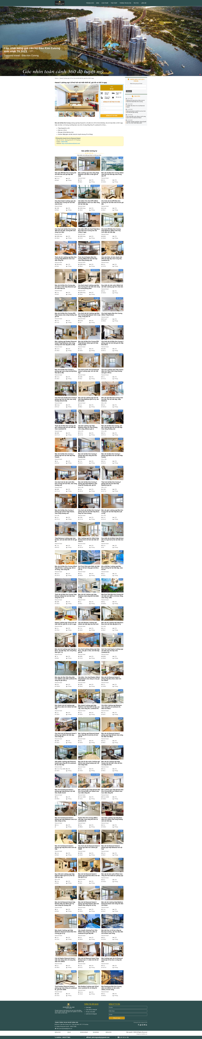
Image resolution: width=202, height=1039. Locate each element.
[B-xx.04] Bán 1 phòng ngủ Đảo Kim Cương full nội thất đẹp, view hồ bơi (112, 568)
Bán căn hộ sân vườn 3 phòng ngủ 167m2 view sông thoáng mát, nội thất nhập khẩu (89, 763)
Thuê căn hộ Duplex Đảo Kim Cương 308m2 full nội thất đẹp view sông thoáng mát (87, 258)
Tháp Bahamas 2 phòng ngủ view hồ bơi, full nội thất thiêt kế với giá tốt (66, 539)
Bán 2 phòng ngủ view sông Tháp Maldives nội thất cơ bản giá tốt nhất (88, 174)
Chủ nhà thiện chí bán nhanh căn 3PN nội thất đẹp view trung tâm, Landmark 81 (111, 258)
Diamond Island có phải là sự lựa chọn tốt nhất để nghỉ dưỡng (136, 111)
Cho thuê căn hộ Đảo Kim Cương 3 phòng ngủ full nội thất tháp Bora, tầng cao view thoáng (89, 511)
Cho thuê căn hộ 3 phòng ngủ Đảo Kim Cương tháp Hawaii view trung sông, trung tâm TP (89, 315)
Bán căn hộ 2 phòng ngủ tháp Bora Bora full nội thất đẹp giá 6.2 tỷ (112, 623)
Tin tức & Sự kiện (90, 1011)
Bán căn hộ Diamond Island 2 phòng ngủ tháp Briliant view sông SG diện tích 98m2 (112, 735)
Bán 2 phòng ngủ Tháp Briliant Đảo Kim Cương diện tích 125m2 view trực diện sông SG (89, 791)
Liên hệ (143, 3)
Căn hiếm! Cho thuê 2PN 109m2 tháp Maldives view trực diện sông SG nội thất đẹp (89, 202)
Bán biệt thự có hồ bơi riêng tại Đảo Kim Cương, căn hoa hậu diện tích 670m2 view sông (112, 931)
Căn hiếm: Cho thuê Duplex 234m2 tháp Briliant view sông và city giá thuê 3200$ (89, 678)
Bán (97, 3)
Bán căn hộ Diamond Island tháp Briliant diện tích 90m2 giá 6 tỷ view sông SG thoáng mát (65, 903)
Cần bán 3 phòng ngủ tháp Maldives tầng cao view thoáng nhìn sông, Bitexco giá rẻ (87, 427)
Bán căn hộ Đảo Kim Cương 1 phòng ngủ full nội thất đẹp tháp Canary (65, 455)
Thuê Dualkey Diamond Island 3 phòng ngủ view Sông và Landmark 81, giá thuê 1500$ (66, 988)
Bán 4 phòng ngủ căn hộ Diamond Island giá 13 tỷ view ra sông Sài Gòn (112, 960)
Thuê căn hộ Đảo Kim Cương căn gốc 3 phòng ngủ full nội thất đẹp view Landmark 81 (65, 427)
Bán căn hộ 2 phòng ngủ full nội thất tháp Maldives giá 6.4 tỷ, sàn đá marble (88, 399)
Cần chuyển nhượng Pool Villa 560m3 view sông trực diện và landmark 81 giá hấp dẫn (87, 931)
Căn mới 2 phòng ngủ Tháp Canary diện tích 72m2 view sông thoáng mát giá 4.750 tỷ (112, 371)
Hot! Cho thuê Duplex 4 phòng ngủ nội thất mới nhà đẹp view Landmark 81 (112, 650)
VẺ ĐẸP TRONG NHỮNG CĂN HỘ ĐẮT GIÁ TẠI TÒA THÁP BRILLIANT (136, 122)
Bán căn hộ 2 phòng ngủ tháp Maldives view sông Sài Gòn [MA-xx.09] (88, 596)
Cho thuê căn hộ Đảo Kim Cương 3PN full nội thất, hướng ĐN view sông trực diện (65, 230)
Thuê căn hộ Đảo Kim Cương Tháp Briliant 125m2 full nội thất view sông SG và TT (66, 596)
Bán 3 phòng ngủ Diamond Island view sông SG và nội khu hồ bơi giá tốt (88, 735)
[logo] (59, 5)
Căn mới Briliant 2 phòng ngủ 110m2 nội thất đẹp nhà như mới (88, 623)
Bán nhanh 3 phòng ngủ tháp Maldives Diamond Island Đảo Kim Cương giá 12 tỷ (65, 931)
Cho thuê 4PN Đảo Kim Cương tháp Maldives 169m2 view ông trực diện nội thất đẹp (111, 230)
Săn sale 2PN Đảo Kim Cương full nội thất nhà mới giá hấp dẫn (65, 173)
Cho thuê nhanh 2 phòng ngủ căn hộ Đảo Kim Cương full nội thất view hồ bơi (65, 202)
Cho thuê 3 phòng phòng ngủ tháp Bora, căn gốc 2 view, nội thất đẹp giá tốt (89, 650)
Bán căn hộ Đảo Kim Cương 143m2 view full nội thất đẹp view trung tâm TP (112, 174)
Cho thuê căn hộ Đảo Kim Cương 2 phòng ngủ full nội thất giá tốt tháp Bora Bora (112, 343)
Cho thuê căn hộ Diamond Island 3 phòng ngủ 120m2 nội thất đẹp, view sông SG (65, 735)
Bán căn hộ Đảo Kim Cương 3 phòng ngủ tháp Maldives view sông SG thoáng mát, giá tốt (87, 483)
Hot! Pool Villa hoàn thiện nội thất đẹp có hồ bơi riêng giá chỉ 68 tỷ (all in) (88, 568)
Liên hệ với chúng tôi (91, 1014)
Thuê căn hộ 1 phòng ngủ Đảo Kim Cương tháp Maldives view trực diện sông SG (65, 258)
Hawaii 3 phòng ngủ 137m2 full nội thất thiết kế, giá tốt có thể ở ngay (65, 623)
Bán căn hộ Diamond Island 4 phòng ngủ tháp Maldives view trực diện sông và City (66, 819)
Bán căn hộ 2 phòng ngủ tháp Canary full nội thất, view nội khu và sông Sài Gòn (111, 763)
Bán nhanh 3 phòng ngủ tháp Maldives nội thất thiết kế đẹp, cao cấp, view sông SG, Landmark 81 (89, 707)
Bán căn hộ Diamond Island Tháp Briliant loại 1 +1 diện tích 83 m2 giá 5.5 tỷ (88, 960)
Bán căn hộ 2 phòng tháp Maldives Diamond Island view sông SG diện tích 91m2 (112, 903)
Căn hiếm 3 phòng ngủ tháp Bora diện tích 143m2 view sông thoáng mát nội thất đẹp (112, 819)
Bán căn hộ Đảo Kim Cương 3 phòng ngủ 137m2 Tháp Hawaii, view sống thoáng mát (64, 511)
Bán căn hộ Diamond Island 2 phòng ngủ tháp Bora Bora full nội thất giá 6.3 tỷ (89, 875)
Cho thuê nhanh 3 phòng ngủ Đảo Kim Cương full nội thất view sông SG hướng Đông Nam (89, 286)
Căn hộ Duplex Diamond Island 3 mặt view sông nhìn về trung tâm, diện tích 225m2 (65, 960)
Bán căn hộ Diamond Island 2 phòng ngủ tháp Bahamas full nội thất (111, 847)
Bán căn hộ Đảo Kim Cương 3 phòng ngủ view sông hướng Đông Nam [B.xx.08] (66, 371)
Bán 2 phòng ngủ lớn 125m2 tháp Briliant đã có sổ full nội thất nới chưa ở (88, 539)
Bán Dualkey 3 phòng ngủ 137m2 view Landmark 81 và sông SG (88, 987)
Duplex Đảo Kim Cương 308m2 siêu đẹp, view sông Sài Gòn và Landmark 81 (88, 819)
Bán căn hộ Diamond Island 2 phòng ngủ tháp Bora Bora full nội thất (65, 847)
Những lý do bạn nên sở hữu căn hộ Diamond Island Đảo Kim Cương (135, 101)
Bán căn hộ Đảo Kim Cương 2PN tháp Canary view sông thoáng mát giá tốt (66, 315)
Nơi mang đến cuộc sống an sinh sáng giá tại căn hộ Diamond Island (136, 117)
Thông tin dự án (125, 3)
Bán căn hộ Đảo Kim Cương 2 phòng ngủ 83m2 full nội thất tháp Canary (112, 455)
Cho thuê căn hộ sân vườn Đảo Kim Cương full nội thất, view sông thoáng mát (66, 483)
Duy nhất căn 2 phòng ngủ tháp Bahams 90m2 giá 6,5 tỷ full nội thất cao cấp (64, 875)
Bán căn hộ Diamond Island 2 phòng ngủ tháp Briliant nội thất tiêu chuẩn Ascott (65, 791)
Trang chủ (90, 3)
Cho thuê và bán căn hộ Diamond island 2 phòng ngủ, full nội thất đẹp (88, 371)
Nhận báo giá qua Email (137, 80)
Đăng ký (129, 91)
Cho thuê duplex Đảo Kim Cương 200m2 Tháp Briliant (111, 314)
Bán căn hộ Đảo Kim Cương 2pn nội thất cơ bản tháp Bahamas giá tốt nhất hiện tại (65, 286)
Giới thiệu (88, 1007)
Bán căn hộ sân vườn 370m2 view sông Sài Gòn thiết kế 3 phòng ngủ (112, 874)
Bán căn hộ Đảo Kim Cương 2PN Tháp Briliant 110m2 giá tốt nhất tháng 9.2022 (88, 343)
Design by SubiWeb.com (142, 1034)
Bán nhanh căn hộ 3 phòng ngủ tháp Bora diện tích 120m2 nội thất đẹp (65, 707)
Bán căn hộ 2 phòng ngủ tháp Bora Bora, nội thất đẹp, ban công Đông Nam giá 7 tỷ (66, 650)
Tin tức (136, 3)
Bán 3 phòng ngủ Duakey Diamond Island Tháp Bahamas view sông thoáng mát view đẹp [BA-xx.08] (65, 343)
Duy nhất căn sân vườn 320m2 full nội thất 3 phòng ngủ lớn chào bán (112, 286)
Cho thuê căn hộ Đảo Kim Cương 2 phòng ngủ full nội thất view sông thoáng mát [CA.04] (66, 399)
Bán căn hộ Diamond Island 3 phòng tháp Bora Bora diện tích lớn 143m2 (111, 678)
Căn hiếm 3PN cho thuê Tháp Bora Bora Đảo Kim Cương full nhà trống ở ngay (89, 230)
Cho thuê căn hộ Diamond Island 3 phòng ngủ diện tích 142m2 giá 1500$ (89, 847)
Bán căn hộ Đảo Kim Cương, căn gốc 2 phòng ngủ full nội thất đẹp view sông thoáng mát (111, 427)
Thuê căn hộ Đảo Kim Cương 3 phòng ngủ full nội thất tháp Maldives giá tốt (111, 483)
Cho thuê (105, 3)
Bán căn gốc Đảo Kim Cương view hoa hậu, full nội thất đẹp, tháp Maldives (112, 399)
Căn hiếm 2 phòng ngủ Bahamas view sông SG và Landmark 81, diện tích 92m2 (111, 707)
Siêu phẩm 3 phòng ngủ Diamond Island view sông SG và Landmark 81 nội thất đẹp (65, 763)
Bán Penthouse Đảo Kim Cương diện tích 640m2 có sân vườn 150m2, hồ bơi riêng (111, 988)
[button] (97, 85)
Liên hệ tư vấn (124, 1037)
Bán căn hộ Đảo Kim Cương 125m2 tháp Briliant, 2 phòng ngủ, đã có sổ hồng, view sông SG (66, 568)
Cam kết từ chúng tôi (91, 1009)
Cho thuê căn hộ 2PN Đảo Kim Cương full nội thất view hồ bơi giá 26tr (112, 202)
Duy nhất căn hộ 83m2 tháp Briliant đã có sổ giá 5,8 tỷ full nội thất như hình (112, 539)
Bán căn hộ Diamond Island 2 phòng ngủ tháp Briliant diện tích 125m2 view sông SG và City (88, 903)
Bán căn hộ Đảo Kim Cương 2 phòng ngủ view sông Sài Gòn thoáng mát (87, 455)
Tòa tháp (114, 3)
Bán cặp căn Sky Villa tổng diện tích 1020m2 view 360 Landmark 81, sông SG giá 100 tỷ (66, 678)
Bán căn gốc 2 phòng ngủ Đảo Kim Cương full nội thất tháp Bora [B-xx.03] (112, 511)
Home (56, 78)
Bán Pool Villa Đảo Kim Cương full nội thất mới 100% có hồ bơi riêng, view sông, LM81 (112, 596)
